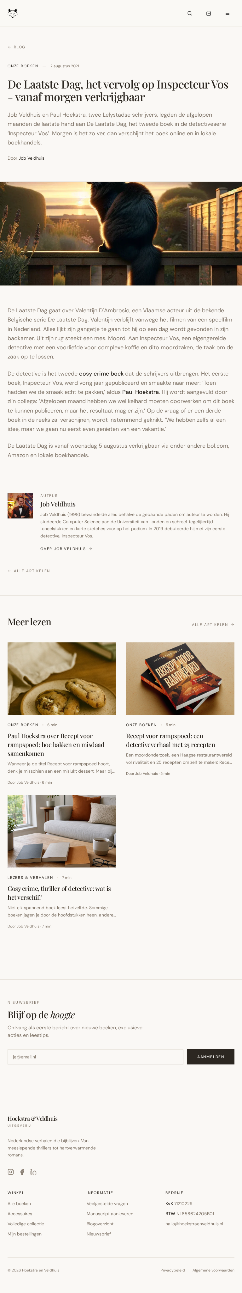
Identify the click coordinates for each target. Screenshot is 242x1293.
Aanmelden (210, 1056)
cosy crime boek (101, 373)
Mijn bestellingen (25, 1234)
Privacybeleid (173, 1270)
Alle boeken (19, 1203)
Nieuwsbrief (99, 1234)
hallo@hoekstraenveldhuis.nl (194, 1224)
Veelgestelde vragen (107, 1203)
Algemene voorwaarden (213, 1270)
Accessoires (20, 1213)
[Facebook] (22, 1172)
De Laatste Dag (106, 124)
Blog (20, 47)
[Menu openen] (227, 13)
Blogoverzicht (100, 1224)
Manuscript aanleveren (110, 1213)
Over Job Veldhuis (63, 548)
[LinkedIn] (33, 1172)
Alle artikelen (32, 570)
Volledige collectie (26, 1224)
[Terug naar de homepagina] (13, 13)
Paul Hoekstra (140, 392)
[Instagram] (11, 1172)
